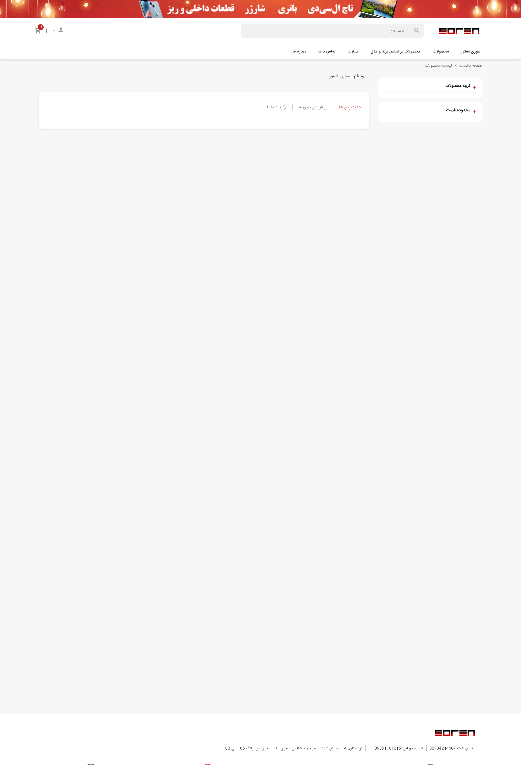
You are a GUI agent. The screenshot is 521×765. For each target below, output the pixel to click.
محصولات (441, 51)
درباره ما (299, 51)
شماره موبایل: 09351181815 (398, 748)
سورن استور (471, 51)
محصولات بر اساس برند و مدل (396, 51)
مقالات (353, 51)
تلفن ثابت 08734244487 (451, 748)
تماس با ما (327, 51)
